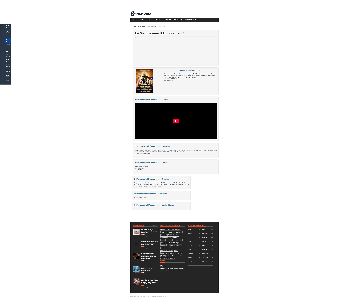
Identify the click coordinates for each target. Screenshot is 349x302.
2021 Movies (8, 81)
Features (204, 237)
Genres (8, 44)
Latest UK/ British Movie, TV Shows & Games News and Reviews (186, 298)
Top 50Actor (8, 31)
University (204, 261)
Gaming (157, 20)
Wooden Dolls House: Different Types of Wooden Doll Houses (149, 231)
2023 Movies (8, 70)
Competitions (191, 253)
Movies (141, 20)
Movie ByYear (7, 49)
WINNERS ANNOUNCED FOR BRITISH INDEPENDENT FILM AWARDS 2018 (149, 243)
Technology (205, 257)
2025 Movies (8, 60)
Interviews (178, 20)
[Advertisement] (185, 5)
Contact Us (163, 266)
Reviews (204, 233)
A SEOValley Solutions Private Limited (154, 296)
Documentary (143, 197)
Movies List (8, 40)
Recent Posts (138, 225)
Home (134, 20)
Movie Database (190, 20)
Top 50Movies (8, 26)
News (143, 246)
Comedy (137, 197)
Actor (7, 36)
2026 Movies (8, 55)
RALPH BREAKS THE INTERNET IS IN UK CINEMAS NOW (147, 268)
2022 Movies (8, 76)
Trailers (167, 20)
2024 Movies (8, 65)
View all (155, 225)
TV (149, 20)
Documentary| (147, 155)
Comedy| (141, 155)
